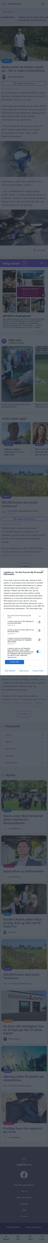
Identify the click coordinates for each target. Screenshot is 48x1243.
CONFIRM (14, 662)
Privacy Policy (38, 671)
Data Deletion (10, 671)
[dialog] (24, 621)
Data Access (24, 671)
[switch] (38, 622)
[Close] (43, 572)
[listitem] (24, 616)
